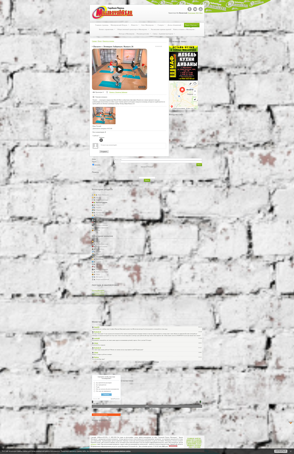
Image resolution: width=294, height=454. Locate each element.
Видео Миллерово (103, 195)
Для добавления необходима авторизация (147, 362)
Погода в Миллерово (98, 290)
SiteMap (198, 445)
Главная (94, 41)
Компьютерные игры (102, 200)
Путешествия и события (103, 212)
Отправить (104, 151)
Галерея (198, 440)
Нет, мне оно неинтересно (103, 391)
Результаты (117, 398)
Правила (190, 445)
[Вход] (101, 140)
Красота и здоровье (108, 41)
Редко (97, 387)
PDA (190, 447)
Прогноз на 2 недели (98, 295)
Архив (112, 398)
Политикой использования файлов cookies (116, 451)
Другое (98, 197)
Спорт (98, 220)
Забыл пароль (144, 166)
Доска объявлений (193, 442)
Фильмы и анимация (102, 225)
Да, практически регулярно (104, 383)
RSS (197, 13)
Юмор (98, 230)
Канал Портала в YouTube (201, 9)
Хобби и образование (102, 228)
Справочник (191, 443)
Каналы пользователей (102, 279)
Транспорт (99, 222)
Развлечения (99, 215)
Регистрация (191, 13)
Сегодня (197, 447)
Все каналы (99, 277)
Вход (201, 13)
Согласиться (280, 451)
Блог (199, 443)
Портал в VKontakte (195, 9)
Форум (197, 438)
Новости (190, 440)
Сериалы (98, 217)
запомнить (97, 165)
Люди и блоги (100, 205)
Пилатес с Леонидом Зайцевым (118, 92)
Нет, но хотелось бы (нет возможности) (107, 389)
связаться (93, 444)
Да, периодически (101, 385)
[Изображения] (104, 115)
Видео (100, 41)
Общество (99, 210)
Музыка (98, 207)
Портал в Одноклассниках (190, 9)
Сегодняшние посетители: (100, 414)
